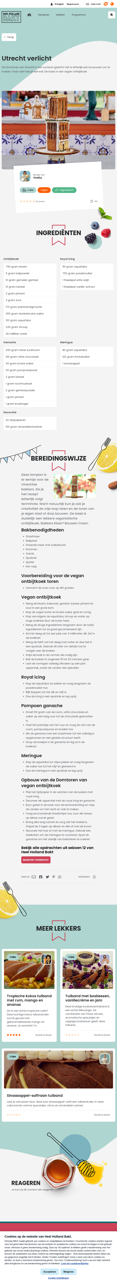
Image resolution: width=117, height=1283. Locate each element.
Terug (10, 37)
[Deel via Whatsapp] (59, 876)
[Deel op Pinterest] (54, 876)
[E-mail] (34, 876)
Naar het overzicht (36, 860)
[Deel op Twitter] (47, 876)
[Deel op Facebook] (40, 876)
